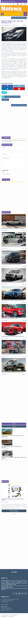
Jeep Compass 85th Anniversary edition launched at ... (13, 336)
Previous (18, 17)
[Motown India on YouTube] (17, 4)
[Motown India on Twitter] (14, 4)
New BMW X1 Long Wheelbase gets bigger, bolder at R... (14, 246)
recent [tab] (14, 423)
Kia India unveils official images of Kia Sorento (12, 264)
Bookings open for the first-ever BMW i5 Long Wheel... (13, 228)
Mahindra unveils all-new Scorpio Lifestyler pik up (13, 372)
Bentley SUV (5, 99)
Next (13, 17)
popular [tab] (14, 426)
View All (24, 17)
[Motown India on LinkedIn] (25, 4)
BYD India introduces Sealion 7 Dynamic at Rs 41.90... (13, 300)
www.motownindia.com (6, 587)
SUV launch (7, 96)
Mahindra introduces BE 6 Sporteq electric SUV (12, 354)
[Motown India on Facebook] (10, 4)
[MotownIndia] (14, 9)
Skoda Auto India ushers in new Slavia (10, 318)
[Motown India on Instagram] (21, 4)
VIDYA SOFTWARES (10, 616)
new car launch (16, 96)
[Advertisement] (14, 122)
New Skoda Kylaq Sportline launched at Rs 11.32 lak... (13, 282)
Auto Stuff (5, 481)
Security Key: (5, 170)
